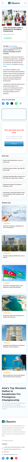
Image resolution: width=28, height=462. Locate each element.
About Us (6, 451)
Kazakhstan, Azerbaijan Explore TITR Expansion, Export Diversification (13, 286)
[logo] (14, 3)
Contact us (14, 143)
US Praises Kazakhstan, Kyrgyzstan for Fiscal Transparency (13, 226)
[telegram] (7, 103)
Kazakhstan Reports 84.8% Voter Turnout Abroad (14, 256)
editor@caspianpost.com (10, 454)
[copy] (20, 103)
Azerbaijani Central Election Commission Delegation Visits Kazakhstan (14, 346)
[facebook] (3, 103)
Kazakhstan (7, 38)
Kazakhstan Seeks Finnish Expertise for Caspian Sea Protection (13, 316)
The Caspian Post (8, 64)
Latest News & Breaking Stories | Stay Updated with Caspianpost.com (14, 448)
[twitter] (12, 103)
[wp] (16, 103)
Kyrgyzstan (6, 88)
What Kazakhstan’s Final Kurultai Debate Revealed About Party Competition (14, 376)
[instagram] (16, 458)
